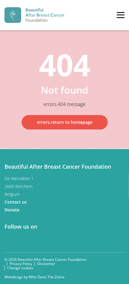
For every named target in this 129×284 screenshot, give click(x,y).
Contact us (16, 202)
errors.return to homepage (64, 122)
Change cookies (20, 267)
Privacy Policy (21, 263)
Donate (12, 210)
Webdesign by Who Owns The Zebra (34, 276)
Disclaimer (46, 263)
